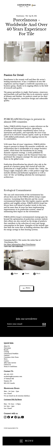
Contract (6, 356)
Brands (6, 350)
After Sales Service (10, 363)
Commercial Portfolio (11, 354)
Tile (26, 16)
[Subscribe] (44, 324)
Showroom (7, 348)
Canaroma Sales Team (11, 357)
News (27, 288)
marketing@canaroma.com (13, 376)
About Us (7, 346)
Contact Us (7, 365)
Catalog (6, 352)
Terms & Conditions (10, 367)
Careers (6, 361)
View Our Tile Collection (13, 246)
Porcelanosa (20, 16)
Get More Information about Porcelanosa (20, 244)
